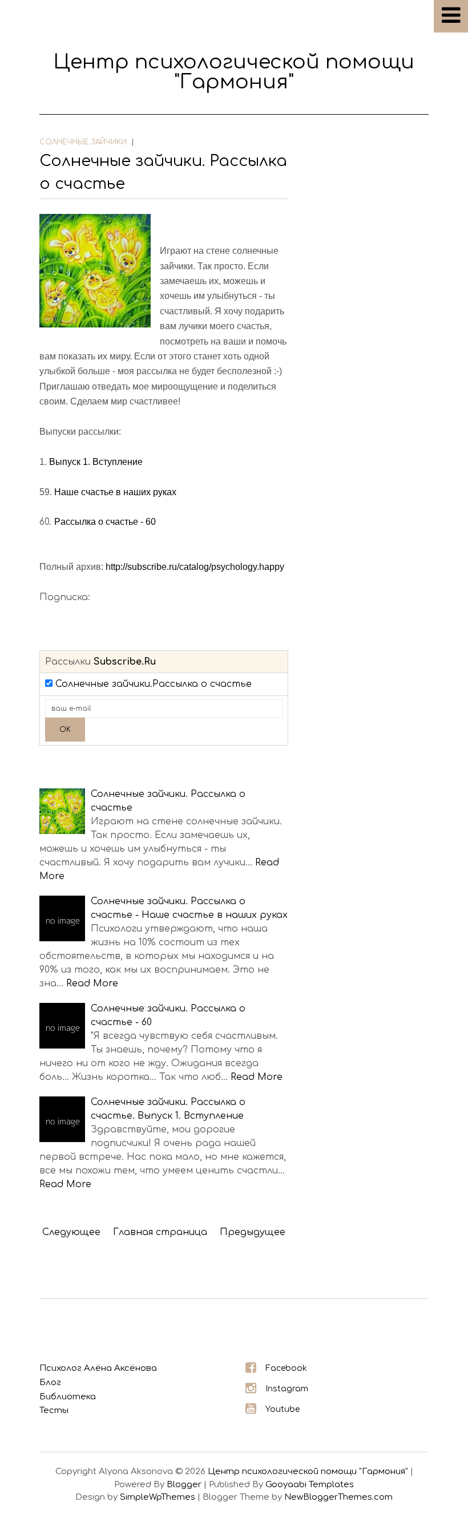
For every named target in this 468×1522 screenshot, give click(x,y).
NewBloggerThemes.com (338, 1497)
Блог (50, 1382)
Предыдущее (252, 1232)
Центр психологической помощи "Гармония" (234, 72)
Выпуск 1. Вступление (96, 462)
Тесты (53, 1410)
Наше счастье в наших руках (115, 492)
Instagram (286, 1389)
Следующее (71, 1232)
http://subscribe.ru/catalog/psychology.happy (195, 567)
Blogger (184, 1484)
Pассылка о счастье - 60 (105, 522)
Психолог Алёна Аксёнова (98, 1368)
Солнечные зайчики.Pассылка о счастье (153, 684)
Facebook (286, 1368)
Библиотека (67, 1397)
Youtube (282, 1409)
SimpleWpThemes (157, 1497)
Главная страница (160, 1232)
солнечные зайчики (83, 142)
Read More (92, 983)
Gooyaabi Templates (309, 1484)
